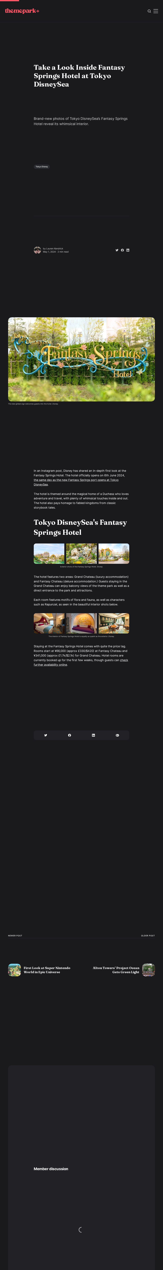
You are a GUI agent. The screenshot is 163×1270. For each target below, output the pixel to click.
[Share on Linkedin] (126, 250)
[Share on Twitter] (115, 250)
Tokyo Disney (42, 166)
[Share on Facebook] (121, 250)
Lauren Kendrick (54, 248)
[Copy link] (117, 735)
